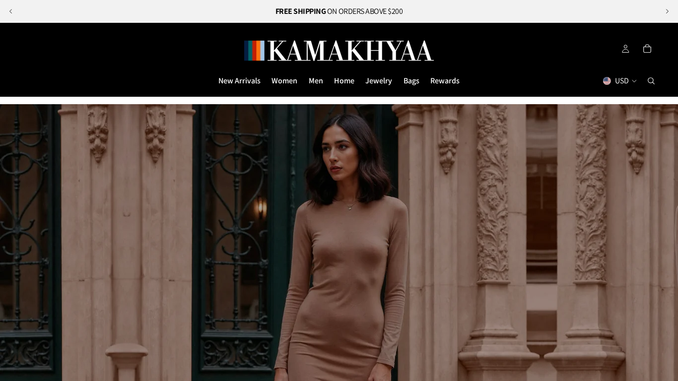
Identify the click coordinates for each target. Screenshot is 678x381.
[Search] (651, 81)
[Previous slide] (11, 11)
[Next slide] (667, 11)
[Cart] (647, 49)
